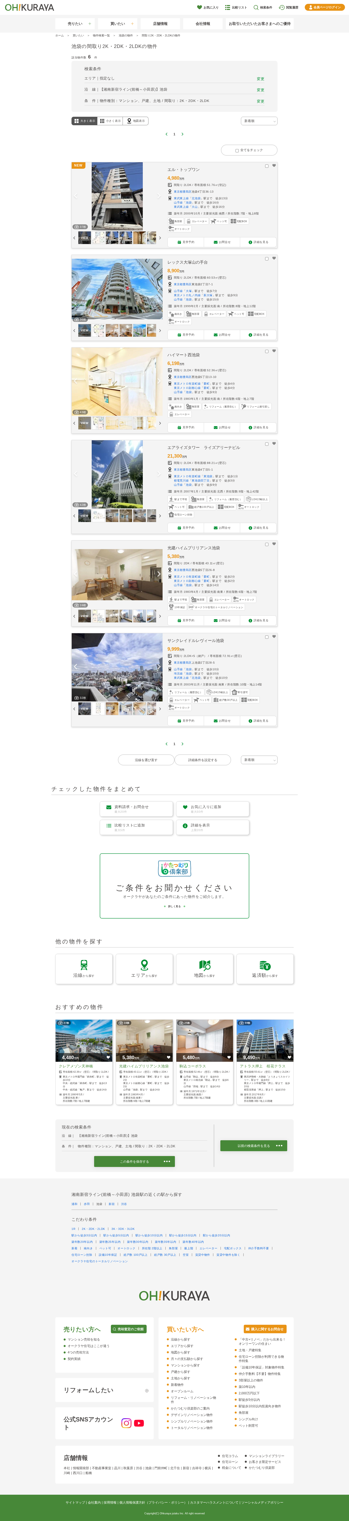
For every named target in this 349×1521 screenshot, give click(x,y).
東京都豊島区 (183, 191)
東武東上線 (181, 198)
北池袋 (196, 198)
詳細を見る (261, 241)
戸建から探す (180, 1372)
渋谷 (124, 1204)
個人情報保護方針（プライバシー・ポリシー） (153, 1502)
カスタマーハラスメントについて (214, 1502)
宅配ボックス (233, 1248)
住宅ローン (230, 1462)
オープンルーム (182, 1391)
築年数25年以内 (110, 1241)
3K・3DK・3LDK (123, 1228)
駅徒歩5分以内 (249, 1399)
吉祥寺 (197, 1468)
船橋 (88, 1473)
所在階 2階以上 (152, 1248)
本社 (67, 1468)
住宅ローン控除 (81, 1254)
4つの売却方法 (78, 1352)
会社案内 (94, 1502)
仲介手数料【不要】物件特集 (260, 1374)
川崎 (67, 1473)
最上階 (188, 1248)
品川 (117, 1468)
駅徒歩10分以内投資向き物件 (260, 1406)
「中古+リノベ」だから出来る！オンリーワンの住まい (262, 1341)
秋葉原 (128, 1468)
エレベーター (208, 1248)
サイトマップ (75, 1502)
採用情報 (110, 1502)
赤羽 (87, 1204)
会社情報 (203, 24)
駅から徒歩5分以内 (116, 1235)
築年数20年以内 (82, 1241)
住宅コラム (230, 1456)
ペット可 (105, 1248)
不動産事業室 (101, 1468)
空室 (186, 1254)
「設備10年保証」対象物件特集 (261, 1367)
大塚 (189, 291)
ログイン (327, 7)
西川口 (78, 1473)
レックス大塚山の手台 (187, 262)
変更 (261, 79)
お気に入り (211, 7)
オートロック (126, 1248)
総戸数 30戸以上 (165, 1254)
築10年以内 (247, 1386)
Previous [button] (75, 196)
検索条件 (266, 7)
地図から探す (180, 1352)
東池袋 (208, 476)
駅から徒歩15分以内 (183, 1235)
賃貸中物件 (202, 1254)
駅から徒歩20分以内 (216, 1235)
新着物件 (177, 1384)
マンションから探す (185, 1365)
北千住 (175, 1468)
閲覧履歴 (292, 7)
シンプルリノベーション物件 (192, 1421)
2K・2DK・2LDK (93, 1228)
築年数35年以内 (165, 1241)
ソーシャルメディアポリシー (262, 1502)
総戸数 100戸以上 (136, 1254)
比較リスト (239, 7)
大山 (195, 206)
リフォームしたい (89, 1390)
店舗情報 (160, 24)
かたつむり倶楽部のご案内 (190, 1408)
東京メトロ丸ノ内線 (187, 295)
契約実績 (74, 1359)
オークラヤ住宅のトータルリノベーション (99, 1261)
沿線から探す (180, 1339)
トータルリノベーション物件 (192, 1428)
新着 (74, 1248)
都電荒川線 (181, 480)
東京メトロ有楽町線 (187, 383)
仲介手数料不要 (258, 1248)
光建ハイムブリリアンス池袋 (193, 548)
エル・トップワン (183, 169)
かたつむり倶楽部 (262, 1467)
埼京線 (178, 673)
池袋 (189, 202)
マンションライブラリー (266, 1456)
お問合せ (225, 241)
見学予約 (188, 241)
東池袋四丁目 (200, 480)
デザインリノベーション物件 (192, 1415)
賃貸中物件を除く (228, 1254)
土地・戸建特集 (250, 1350)
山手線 (178, 202)
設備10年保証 (108, 1254)
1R (73, 1228)
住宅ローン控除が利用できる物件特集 (261, 1359)
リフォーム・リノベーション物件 (193, 1400)
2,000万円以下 (249, 1393)
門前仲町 (161, 1468)
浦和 (74, 1204)
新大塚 (208, 295)
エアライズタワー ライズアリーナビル (203, 447)
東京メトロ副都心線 (187, 387)
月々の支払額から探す (187, 1359)
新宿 (112, 1204)
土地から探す (180, 1378)
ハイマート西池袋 (183, 355)
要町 (206, 383)
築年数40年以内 (193, 1241)
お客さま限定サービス (265, 1462)
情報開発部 (81, 1468)
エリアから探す (182, 1346)
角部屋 (173, 1248)
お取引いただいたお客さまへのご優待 (260, 24)
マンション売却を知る (84, 1339)
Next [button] (159, 196)
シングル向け (248, 1419)
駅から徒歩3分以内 (84, 1235)
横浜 (208, 1468)
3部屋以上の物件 (251, 1380)
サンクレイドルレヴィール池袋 (195, 640)
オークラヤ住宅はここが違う (89, 1346)
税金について (231, 1467)
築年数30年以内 (137, 1241)
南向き (88, 1248)
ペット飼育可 (248, 1425)
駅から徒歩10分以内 (149, 1235)
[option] (117, 196)
